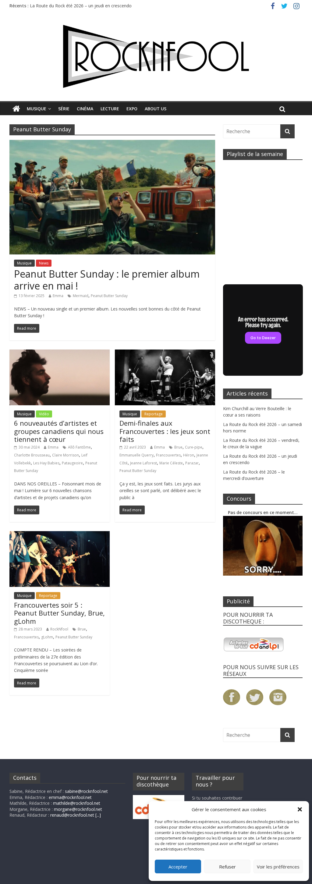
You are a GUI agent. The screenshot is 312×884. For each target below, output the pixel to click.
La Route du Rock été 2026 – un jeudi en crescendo (81, 6)
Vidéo (44, 414)
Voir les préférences (278, 867)
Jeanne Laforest (143, 463)
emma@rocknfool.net (70, 797)
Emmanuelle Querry (136, 455)
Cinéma (85, 109)
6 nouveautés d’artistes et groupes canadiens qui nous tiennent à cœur (59, 431)
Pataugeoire (72, 463)
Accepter (177, 867)
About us (155, 109)
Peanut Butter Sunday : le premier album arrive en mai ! (107, 279)
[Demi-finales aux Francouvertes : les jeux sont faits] (165, 353)
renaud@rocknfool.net (72, 815)
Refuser (227, 867)
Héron (188, 455)
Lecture (110, 109)
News (43, 263)
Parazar (192, 463)
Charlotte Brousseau (32, 455)
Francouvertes (168, 455)
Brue (178, 447)
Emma (58, 295)
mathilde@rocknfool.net (76, 803)
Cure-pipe (193, 447)
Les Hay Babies (46, 463)
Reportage (153, 414)
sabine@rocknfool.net (86, 791)
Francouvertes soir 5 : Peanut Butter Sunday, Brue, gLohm (59, 613)
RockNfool (59, 629)
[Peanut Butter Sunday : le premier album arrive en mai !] (112, 143)
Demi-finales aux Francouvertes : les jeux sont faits (164, 431)
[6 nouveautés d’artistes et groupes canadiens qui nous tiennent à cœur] (59, 353)
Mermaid (80, 295)
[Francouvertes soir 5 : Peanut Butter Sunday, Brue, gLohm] (59, 534)
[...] (98, 815)
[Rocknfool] (156, 56)
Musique (36, 109)
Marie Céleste (171, 463)
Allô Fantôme (79, 447)
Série (63, 109)
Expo (131, 109)
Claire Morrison (65, 455)
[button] (300, 809)
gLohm (47, 637)
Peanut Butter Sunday (109, 295)
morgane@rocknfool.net (78, 809)
